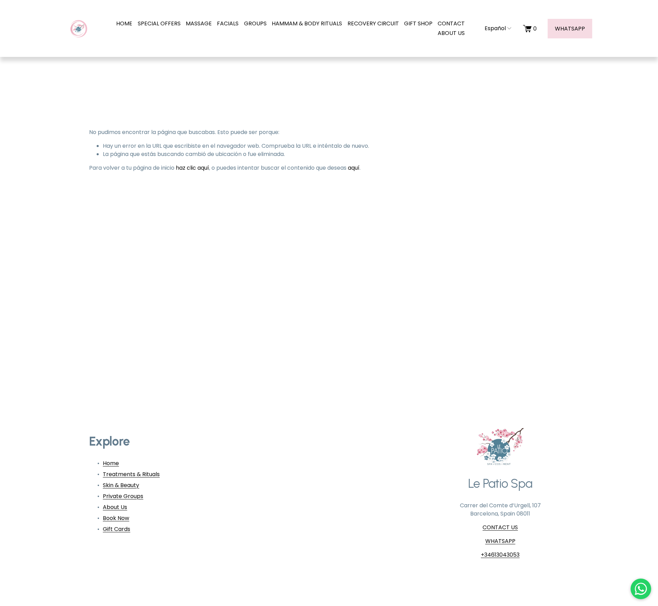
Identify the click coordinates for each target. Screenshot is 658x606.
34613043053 (502, 555)
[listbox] (494, 28)
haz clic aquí (192, 168)
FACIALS (228, 23)
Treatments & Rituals (131, 474)
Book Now (116, 518)
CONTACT (451, 23)
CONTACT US (500, 527)
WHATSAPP (570, 29)
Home (111, 463)
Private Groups (123, 496)
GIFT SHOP (418, 23)
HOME (124, 23)
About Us (115, 507)
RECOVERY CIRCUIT (373, 23)
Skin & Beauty (121, 485)
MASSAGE (199, 23)
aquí (354, 168)
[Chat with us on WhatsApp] (641, 589)
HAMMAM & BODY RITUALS (307, 23)
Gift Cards (116, 529)
